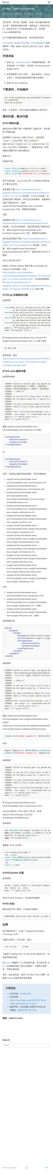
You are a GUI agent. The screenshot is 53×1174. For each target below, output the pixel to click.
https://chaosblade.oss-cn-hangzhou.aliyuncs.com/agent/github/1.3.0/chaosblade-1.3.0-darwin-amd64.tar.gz (26, 285)
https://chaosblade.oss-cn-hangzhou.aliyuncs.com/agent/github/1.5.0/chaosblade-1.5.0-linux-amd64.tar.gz (26, 241)
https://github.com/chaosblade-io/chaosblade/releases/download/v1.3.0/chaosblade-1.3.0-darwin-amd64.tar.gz (26, 275)
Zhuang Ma (25, 993)
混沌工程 (19, 14)
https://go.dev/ (23, 62)
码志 (7, 2)
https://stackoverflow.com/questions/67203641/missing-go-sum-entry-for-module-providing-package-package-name (26, 361)
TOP (46, 1168)
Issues (8, 962)
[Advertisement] (26, 1075)
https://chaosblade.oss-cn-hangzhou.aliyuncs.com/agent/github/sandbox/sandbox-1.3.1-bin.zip (26, 192)
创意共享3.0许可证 (27, 1010)
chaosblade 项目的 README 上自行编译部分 (24, 43)
